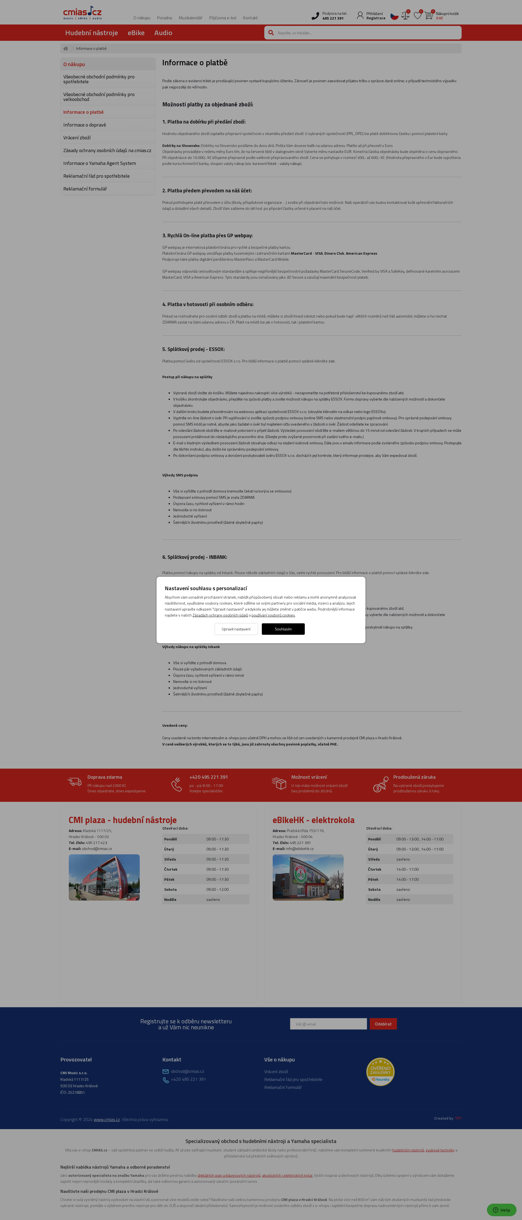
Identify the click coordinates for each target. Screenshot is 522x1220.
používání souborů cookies (273, 615)
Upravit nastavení (236, 629)
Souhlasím (283, 629)
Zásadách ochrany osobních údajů (220, 615)
